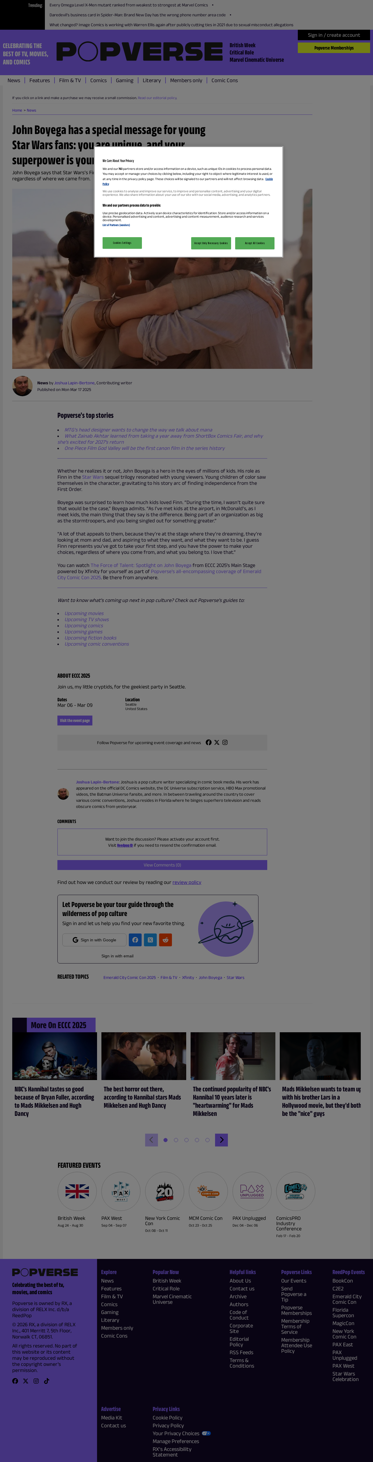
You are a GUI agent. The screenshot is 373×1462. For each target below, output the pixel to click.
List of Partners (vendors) (116, 225)
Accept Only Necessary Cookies (211, 243)
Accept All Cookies (255, 243)
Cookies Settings (122, 242)
